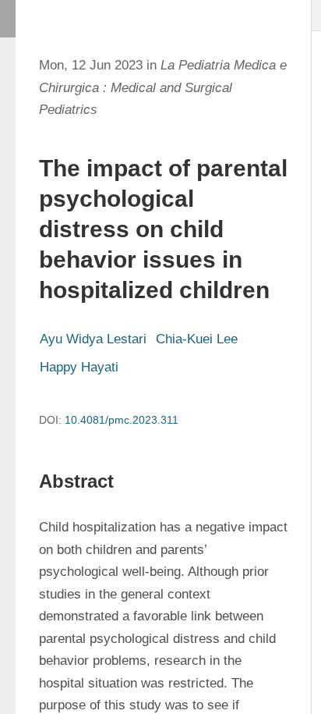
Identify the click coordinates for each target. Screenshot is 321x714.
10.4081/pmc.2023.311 (121, 420)
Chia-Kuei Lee (197, 339)
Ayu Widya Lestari (93, 339)
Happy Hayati (79, 367)
